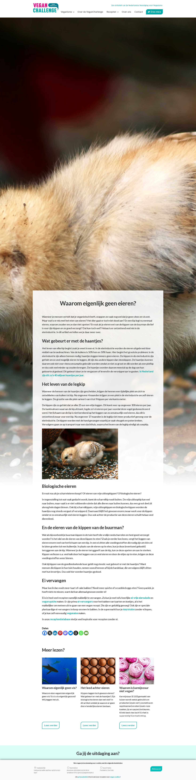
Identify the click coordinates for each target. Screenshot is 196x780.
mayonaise (129, 609)
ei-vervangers (85, 601)
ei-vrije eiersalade (140, 597)
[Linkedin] (55, 633)
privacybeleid (83, 777)
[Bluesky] (70, 633)
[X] (49, 633)
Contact (139, 11)
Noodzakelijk (47, 770)
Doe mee (156, 11)
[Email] (86, 633)
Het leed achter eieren (95, 688)
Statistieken (80, 770)
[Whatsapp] (81, 633)
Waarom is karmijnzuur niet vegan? (134, 689)
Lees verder (51, 725)
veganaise (72, 613)
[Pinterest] (60, 633)
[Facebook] (44, 633)
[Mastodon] (65, 633)
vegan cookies (115, 777)
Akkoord (156, 769)
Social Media (106, 769)
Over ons (126, 11)
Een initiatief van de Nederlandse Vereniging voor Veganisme (137, 5)
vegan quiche (49, 601)
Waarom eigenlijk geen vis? (59, 688)
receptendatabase (60, 619)
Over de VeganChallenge (90, 11)
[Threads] (75, 633)
